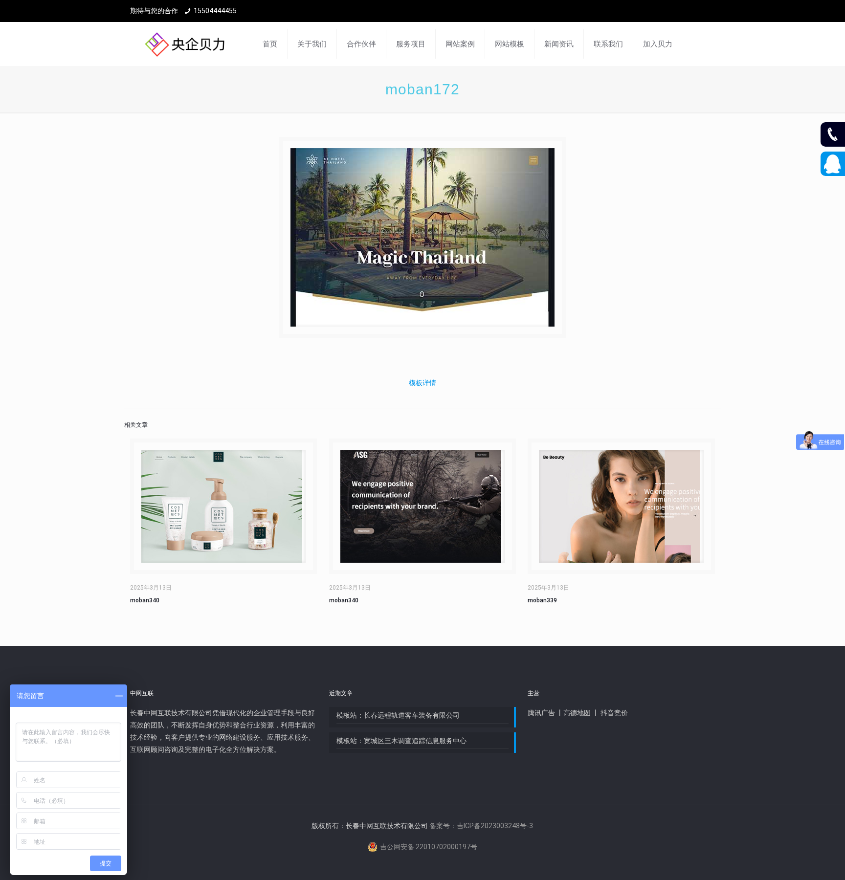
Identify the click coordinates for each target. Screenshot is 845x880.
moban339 (542, 600)
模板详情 (422, 383)
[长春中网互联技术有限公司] (184, 44)
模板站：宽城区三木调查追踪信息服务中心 (401, 741)
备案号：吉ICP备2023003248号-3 (481, 826)
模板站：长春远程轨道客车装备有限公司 (398, 715)
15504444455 (215, 11)
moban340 (144, 600)
